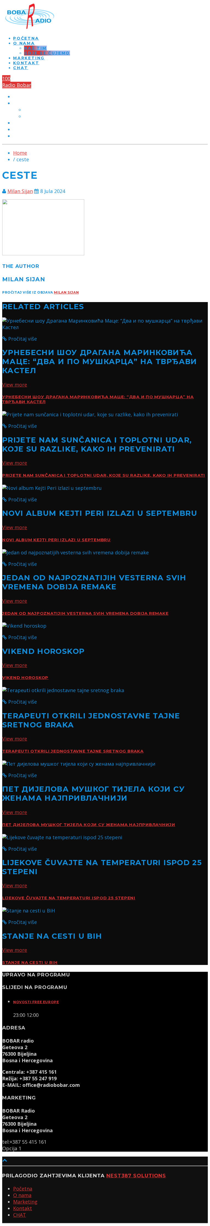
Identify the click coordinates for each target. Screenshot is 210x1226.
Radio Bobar (16, 85)
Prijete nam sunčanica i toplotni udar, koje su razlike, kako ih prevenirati (103, 475)
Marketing (29, 57)
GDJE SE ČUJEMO (47, 53)
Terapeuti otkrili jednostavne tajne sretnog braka (73, 751)
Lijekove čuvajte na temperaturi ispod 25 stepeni (68, 898)
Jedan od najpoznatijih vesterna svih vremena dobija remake (85, 613)
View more (14, 384)
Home (20, 153)
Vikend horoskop (25, 677)
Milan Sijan (20, 191)
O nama (24, 43)
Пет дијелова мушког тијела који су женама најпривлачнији (88, 824)
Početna (26, 38)
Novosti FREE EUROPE (36, 1002)
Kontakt (26, 62)
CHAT (20, 67)
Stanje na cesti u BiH (30, 962)
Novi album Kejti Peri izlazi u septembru (56, 539)
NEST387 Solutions (136, 1176)
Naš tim (35, 48)
